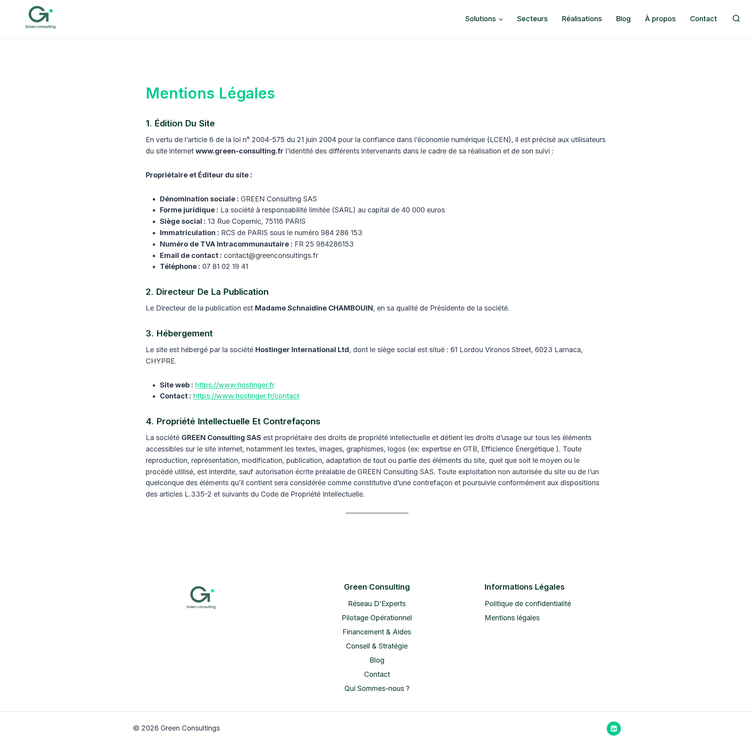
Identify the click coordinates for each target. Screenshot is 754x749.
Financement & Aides (376, 632)
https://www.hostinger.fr (235, 385)
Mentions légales (512, 618)
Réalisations (582, 19)
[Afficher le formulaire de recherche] (736, 19)
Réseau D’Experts (377, 603)
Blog (623, 19)
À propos (660, 19)
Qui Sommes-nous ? (377, 688)
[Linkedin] (614, 729)
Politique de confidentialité (528, 603)
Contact (703, 19)
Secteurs (532, 19)
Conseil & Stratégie (377, 646)
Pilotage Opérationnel (377, 618)
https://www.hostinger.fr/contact (246, 396)
